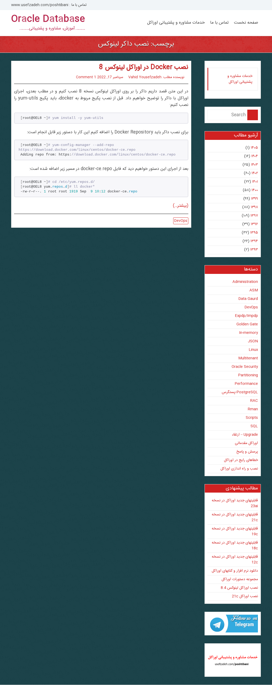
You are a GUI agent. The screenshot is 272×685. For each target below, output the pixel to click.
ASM (253, 290)
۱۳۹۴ (254, 241)
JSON (253, 341)
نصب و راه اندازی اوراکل (239, 469)
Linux (253, 350)
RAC (254, 401)
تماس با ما (219, 22)
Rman (253, 409)
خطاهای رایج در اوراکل (241, 460)
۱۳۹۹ (254, 199)
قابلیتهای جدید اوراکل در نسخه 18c (235, 546)
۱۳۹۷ (254, 216)
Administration (245, 282)
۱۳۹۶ (254, 224)
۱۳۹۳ (254, 250)
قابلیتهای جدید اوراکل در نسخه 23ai (235, 503)
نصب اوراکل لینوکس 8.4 (239, 588)
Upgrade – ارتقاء (245, 435)
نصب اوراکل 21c (245, 596)
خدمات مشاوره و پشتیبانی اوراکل (176, 22)
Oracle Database (48, 19)
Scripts (252, 418)
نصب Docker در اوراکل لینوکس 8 (143, 67)
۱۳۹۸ (254, 207)
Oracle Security (245, 367)
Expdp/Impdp (246, 316)
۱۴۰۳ (254, 165)
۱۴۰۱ (255, 182)
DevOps (180, 221)
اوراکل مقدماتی (246, 443)
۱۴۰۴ (254, 156)
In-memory (248, 333)
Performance (246, 384)
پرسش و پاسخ (247, 452)
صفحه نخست (246, 22)
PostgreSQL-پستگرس (240, 392)
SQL (254, 426)
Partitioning (248, 375)
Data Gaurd (248, 299)
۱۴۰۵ (254, 148)
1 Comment (86, 77)
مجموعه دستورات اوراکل (240, 579)
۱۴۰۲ (255, 173)
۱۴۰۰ (255, 190)
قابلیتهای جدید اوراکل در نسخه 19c (235, 531)
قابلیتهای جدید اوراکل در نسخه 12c (235, 560)
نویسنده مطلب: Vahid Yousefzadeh (156, 77)
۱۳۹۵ (254, 233)
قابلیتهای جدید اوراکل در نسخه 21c (235, 517)
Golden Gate (247, 324)
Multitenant (248, 358)
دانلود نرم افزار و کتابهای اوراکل (235, 571)
